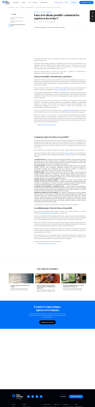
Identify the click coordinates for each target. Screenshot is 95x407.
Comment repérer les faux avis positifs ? (16, 22)
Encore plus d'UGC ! (59, 2)
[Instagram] (28, 396)
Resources (13, 7)
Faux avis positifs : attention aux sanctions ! (17, 18)
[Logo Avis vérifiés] (6, 2)
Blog (17, 7)
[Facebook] (41, 396)
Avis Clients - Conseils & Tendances (27, 7)
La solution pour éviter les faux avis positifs (17, 25)
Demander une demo (86, 2)
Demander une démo (76, 396)
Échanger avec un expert (47, 322)
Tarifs (30, 2)
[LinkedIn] (36, 396)
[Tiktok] (32, 396)
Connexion (74, 2)
